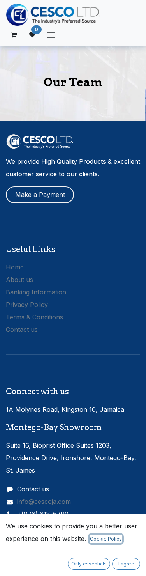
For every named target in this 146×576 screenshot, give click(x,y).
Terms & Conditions (34, 317)
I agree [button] (126, 564)
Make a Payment (40, 194)
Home (15, 267)
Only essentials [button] (89, 564)
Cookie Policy (106, 539)
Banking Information (36, 292)
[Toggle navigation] (51, 35)
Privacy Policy (27, 304)
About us (19, 280)
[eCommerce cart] (13, 35)
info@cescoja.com (44, 501)
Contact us (22, 329)
